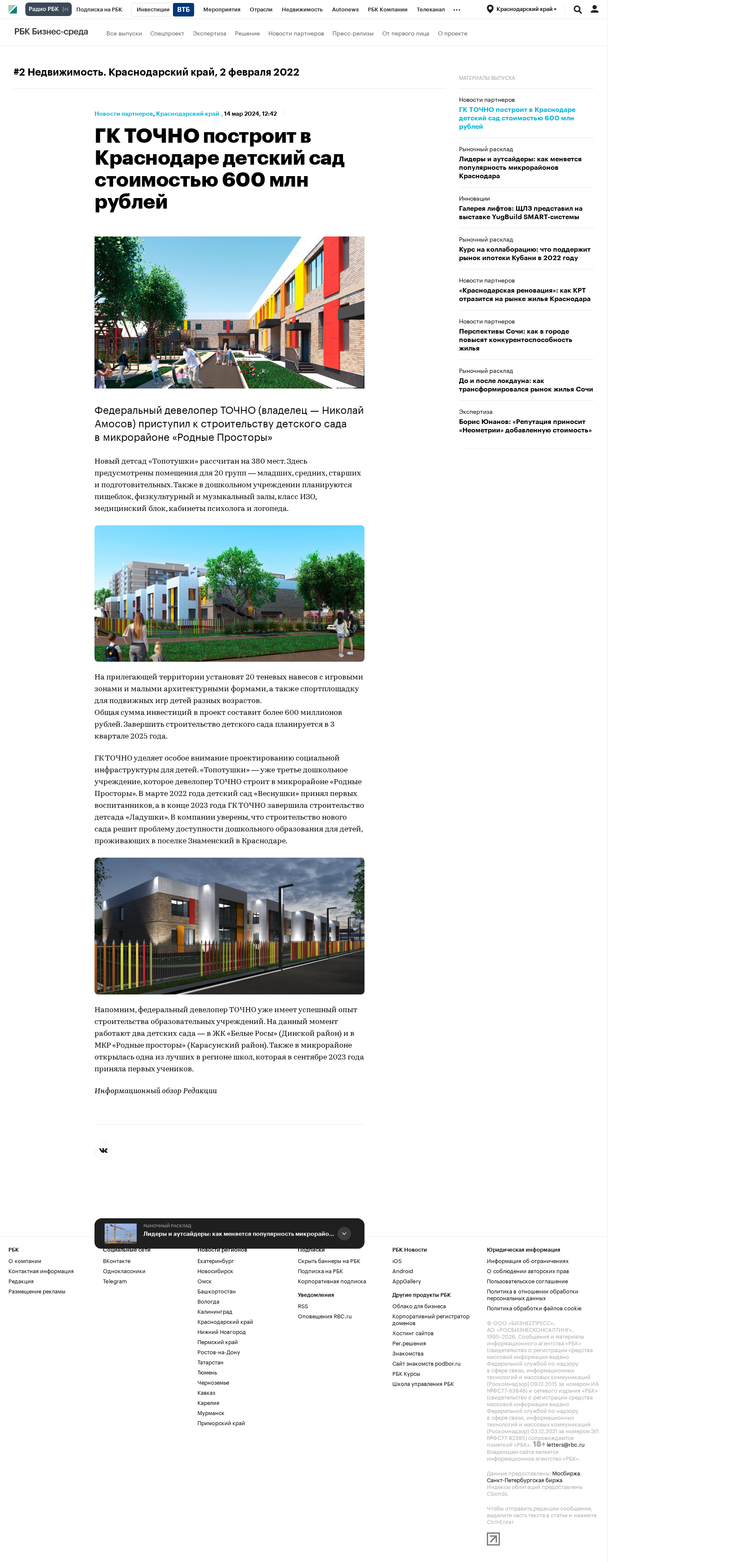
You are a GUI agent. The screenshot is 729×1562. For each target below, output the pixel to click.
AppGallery (406, 1280)
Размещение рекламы (36, 1290)
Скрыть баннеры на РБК (329, 1260)
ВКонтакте (116, 1260)
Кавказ (206, 1392)
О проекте (452, 32)
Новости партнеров (296, 32)
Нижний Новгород (221, 1331)
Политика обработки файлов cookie (534, 1307)
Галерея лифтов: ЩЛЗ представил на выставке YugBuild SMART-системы (521, 212)
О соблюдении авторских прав (528, 1270)
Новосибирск (215, 1270)
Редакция (21, 1280)
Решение (247, 32)
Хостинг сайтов (413, 1332)
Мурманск (210, 1412)
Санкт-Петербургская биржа (524, 1479)
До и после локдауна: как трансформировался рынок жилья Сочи (526, 385)
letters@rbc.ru (566, 1444)
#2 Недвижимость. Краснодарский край (114, 72)
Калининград (214, 1311)
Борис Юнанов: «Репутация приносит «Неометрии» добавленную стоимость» (525, 426)
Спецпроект (167, 32)
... (457, 8)
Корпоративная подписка (332, 1280)
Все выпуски (124, 32)
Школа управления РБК (423, 1383)
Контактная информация (41, 1270)
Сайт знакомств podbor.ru (426, 1362)
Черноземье (213, 1381)
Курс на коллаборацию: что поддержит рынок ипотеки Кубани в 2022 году (525, 253)
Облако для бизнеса (419, 1305)
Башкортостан (216, 1290)
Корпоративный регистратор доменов (431, 1318)
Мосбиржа (566, 1472)
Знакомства (408, 1352)
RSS (303, 1305)
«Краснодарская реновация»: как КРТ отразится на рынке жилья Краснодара (525, 294)
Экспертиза (210, 32)
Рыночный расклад (167, 1226)
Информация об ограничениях (528, 1260)
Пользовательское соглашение (527, 1280)
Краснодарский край (187, 114)
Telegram (115, 1280)
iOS (397, 1260)
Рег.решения (409, 1342)
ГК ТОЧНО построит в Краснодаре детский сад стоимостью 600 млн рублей (517, 118)
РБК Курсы (406, 1373)
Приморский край (221, 1422)
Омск (204, 1280)
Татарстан (210, 1361)
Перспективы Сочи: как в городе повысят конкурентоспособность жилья (515, 340)
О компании (24, 1260)
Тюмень (207, 1371)
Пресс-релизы (353, 32)
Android (402, 1270)
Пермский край (217, 1341)
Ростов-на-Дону (218, 1351)
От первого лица (405, 32)
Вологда (208, 1300)
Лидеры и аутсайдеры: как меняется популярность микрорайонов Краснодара (238, 1233)
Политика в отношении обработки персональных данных (532, 1293)
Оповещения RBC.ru (325, 1315)
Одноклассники (124, 1270)
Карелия (208, 1402)
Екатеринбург (215, 1260)
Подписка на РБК (320, 1270)
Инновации (474, 197)
